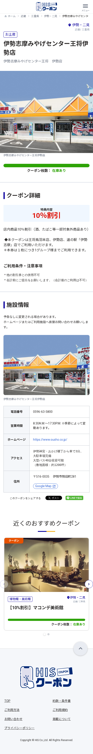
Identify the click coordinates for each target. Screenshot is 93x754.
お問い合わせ (13, 719)
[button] (44, 634)
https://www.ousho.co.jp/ (50, 439)
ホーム (12, 16)
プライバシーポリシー (19, 728)
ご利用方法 (11, 710)
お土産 (10, 34)
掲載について (62, 719)
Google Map (43, 486)
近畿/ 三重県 (77, 599)
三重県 (35, 16)
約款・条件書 (62, 701)
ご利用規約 (60, 710)
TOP (7, 701)
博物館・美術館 (20, 599)
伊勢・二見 (50, 16)
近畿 (23, 16)
